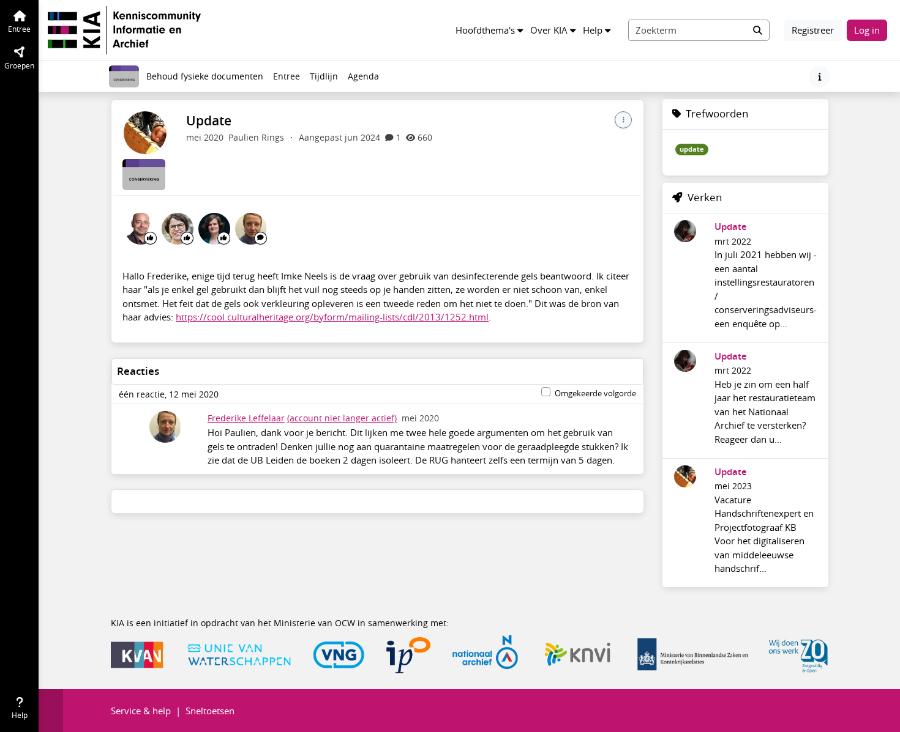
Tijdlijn (326, 79)
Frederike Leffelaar (246, 418)
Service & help (141, 710)
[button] (489, 30)
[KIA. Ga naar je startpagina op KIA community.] (124, 28)
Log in (867, 30)
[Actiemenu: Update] (623, 119)
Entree (286, 76)
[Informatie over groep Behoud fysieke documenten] (819, 76)
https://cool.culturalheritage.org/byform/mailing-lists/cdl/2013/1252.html (332, 317)
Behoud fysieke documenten (204, 76)
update (692, 149)
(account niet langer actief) (342, 418)
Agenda (365, 79)
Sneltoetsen (210, 710)
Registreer (813, 30)
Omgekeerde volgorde (595, 393)
